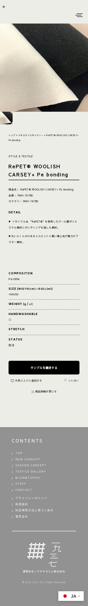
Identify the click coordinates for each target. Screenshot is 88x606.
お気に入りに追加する (28, 380)
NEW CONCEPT (28, 459)
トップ (12, 135)
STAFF (20, 484)
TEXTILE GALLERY (30, 471)
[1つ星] (65, 380)
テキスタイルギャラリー (30, 135)
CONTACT (23, 490)
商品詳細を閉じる (46, 391)
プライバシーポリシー (31, 498)
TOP (19, 453)
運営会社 (21, 516)
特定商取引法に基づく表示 (34, 510)
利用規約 (21, 504)
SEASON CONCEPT (31, 465)
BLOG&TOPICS (27, 478)
